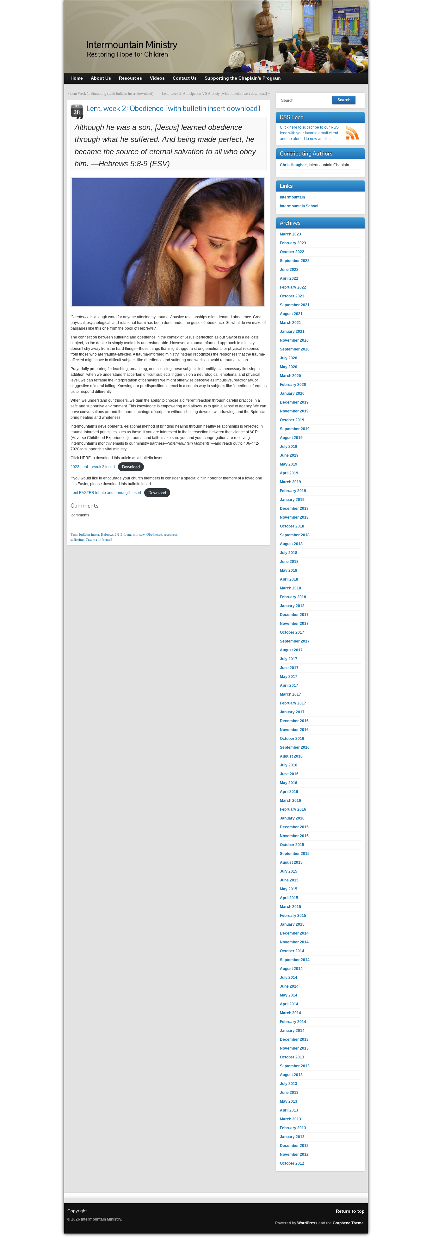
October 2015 (292, 845)
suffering (77, 539)
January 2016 (292, 818)
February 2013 (293, 1128)
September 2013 (295, 1066)
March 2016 (290, 800)
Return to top (350, 1211)
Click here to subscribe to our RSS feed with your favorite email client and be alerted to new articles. (309, 133)
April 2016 (289, 791)
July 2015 (288, 871)
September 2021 (295, 305)
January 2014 (292, 1030)
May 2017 (288, 676)
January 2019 (292, 499)
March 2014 (290, 1013)
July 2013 (288, 1084)
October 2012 (292, 1163)
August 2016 (291, 756)
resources (170, 534)
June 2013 (289, 1092)
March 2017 (290, 694)
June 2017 (289, 668)
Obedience (154, 534)
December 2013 (294, 1039)
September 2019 (295, 429)
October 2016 (292, 738)
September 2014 (295, 960)
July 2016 (288, 765)
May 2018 (288, 570)
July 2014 (288, 977)
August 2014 (291, 968)
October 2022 (292, 252)
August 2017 (291, 650)
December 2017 (294, 614)
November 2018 (294, 517)
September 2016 (295, 747)
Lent (127, 534)
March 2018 (290, 588)
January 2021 (292, 331)
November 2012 (294, 1154)
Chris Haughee (293, 165)
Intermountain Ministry (131, 44)
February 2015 (293, 915)
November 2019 (294, 411)
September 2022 (295, 261)
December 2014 (294, 933)
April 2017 (289, 685)
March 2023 (290, 234)
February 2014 (293, 1022)
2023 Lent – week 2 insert (93, 467)
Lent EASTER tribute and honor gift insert (106, 492)
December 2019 (294, 402)
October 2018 (292, 526)
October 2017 (292, 632)
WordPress (307, 1223)
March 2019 (290, 482)
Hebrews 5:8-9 (111, 534)
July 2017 (288, 659)
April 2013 (289, 1110)
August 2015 (291, 862)
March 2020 (290, 376)
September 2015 (295, 853)
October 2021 (292, 296)
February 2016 (293, 809)
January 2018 (292, 606)
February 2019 (293, 491)
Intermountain (292, 197)
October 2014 (292, 951)
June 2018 (289, 561)
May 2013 (288, 1101)
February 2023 (293, 243)
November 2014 (294, 942)
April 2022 (289, 278)
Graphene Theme (348, 1223)
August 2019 (291, 438)
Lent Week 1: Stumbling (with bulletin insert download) (111, 93)
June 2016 (289, 774)
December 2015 (294, 827)
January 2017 (292, 712)
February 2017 (293, 703)
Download (131, 466)
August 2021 (291, 314)
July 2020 (288, 358)
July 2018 (288, 553)
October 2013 (292, 1057)
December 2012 (294, 1145)
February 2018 (293, 597)
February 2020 (293, 384)
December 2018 (294, 508)
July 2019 (288, 446)
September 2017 (295, 641)
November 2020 (294, 340)
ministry (139, 534)
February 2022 (293, 287)
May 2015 (288, 889)
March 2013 (290, 1119)
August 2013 (291, 1075)
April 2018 (289, 579)
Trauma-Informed (99, 539)
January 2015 (292, 924)
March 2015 (290, 907)
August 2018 (291, 544)
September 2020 (295, 349)
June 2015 (289, 880)
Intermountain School (299, 206)
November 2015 (294, 836)
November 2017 (294, 623)
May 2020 (288, 367)
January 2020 (292, 393)
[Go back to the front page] (216, 36)
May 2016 (288, 783)
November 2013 (294, 1048)
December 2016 (294, 721)
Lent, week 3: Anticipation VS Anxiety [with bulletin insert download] (214, 93)
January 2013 (292, 1137)
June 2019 (289, 455)
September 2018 (295, 535)
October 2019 (292, 420)
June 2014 (289, 986)
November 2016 (294, 730)
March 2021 (290, 322)
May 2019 (288, 464)
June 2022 (289, 269)
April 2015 (289, 898)
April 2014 (289, 1004)
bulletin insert (89, 534)
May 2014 (288, 995)
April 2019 (289, 473)
